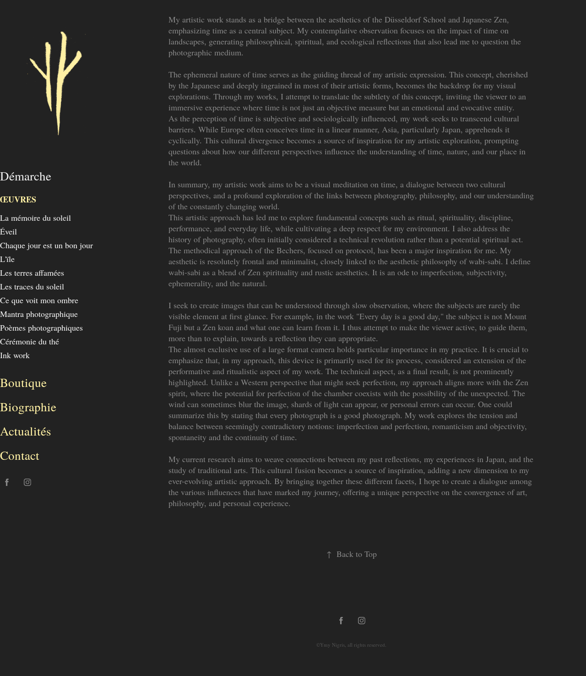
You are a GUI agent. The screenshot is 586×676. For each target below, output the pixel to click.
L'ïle (7, 258)
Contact (19, 455)
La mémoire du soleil (35, 217)
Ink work (15, 354)
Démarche (25, 176)
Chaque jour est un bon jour (46, 245)
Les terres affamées (32, 272)
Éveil (8, 231)
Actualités (25, 431)
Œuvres (18, 199)
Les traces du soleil (32, 286)
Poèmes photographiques (41, 327)
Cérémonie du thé (29, 341)
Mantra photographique (39, 313)
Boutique (23, 382)
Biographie (28, 406)
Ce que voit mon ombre (39, 299)
